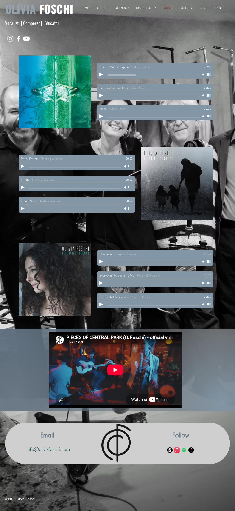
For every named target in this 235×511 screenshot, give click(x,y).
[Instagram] (170, 450)
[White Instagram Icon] (10, 39)
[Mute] (203, 74)
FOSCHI (56, 8)
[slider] (209, 74)
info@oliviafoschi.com (48, 449)
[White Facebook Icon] (18, 39)
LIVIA (24, 8)
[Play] (101, 74)
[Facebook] (191, 450)
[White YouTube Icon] (26, 39)
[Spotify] (184, 450)
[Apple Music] (177, 450)
